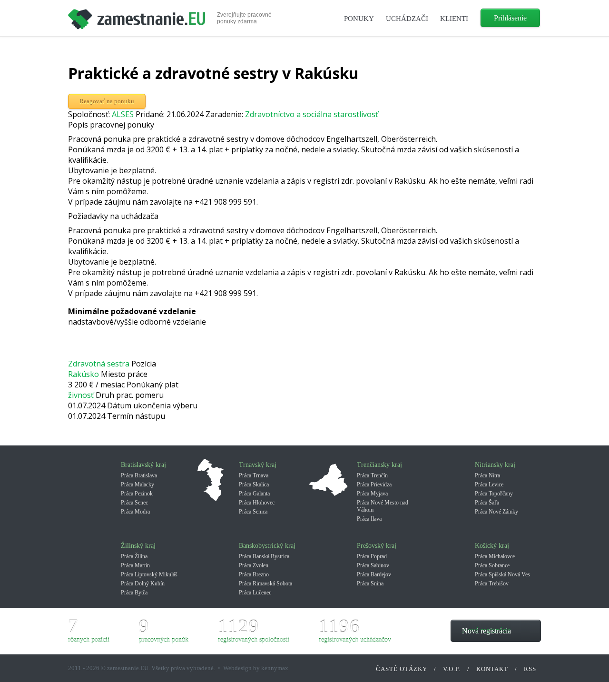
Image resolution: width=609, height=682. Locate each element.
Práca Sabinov (373, 565)
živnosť (81, 395)
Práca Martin (135, 565)
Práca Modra (135, 511)
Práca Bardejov (374, 574)
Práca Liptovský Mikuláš (149, 574)
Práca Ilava (369, 518)
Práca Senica (253, 511)
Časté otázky (401, 668)
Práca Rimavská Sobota (265, 583)
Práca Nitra (487, 475)
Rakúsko (83, 374)
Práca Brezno (254, 574)
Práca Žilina (134, 556)
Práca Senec (134, 502)
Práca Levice (489, 484)
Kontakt (492, 668)
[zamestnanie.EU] (136, 16)
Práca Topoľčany (494, 493)
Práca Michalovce (495, 556)
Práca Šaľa (487, 502)
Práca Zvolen (253, 565)
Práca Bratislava (139, 475)
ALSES (123, 114)
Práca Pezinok (137, 493)
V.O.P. (452, 668)
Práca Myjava (372, 493)
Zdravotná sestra (98, 363)
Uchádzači (407, 18)
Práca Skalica (254, 484)
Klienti (454, 18)
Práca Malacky (137, 484)
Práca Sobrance (492, 565)
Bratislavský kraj (143, 464)
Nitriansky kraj (495, 464)
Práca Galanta (254, 493)
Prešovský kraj (376, 545)
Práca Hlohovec (257, 502)
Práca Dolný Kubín (143, 583)
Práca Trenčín (372, 475)
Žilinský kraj (138, 545)
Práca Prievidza (374, 484)
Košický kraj (492, 545)
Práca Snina (370, 583)
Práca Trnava (253, 475)
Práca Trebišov (492, 583)
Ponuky (359, 18)
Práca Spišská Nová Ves (502, 574)
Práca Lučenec (255, 592)
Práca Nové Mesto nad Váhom (382, 506)
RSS (530, 668)
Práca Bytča (134, 592)
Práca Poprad (372, 556)
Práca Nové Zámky (496, 511)
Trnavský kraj (257, 464)
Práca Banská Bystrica (264, 556)
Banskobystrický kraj (267, 545)
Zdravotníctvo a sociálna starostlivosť (311, 114)
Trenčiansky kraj (379, 464)
